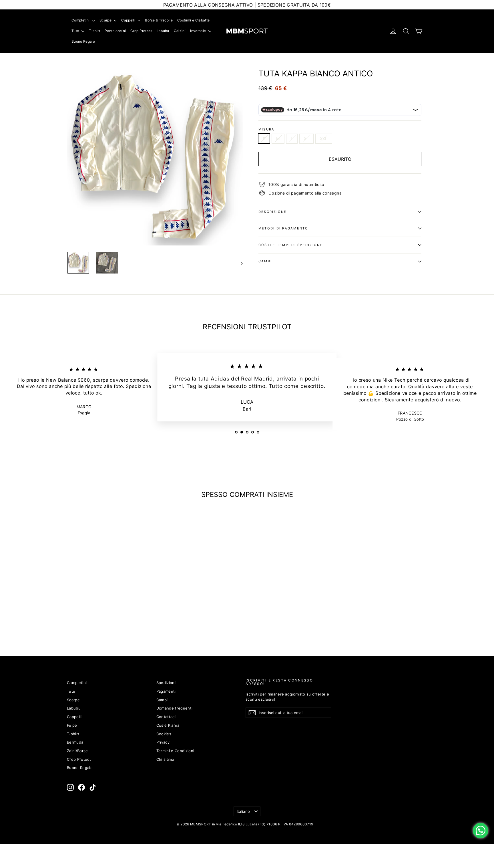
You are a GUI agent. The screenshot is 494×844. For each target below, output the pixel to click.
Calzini (180, 31)
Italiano (243, 811)
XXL (324, 138)
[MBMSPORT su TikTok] (92, 787)
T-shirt (94, 31)
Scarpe (105, 20)
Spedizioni (166, 682)
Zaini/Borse (77, 750)
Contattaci (166, 716)
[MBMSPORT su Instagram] (70, 787)
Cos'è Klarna (168, 725)
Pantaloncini (115, 31)
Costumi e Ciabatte (193, 20)
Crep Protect (141, 31)
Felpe (72, 725)
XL (306, 138)
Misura (266, 129)
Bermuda (75, 742)
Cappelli (128, 20)
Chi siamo (165, 759)
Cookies (163, 734)
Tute (75, 31)
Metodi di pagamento (283, 228)
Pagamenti (166, 691)
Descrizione (272, 212)
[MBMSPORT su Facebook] (81, 787)
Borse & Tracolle (159, 20)
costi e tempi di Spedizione (290, 245)
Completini (81, 20)
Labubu (163, 31)
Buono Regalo (83, 41)
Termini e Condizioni (175, 750)
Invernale (198, 31)
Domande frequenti (174, 708)
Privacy (163, 742)
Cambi (265, 261)
